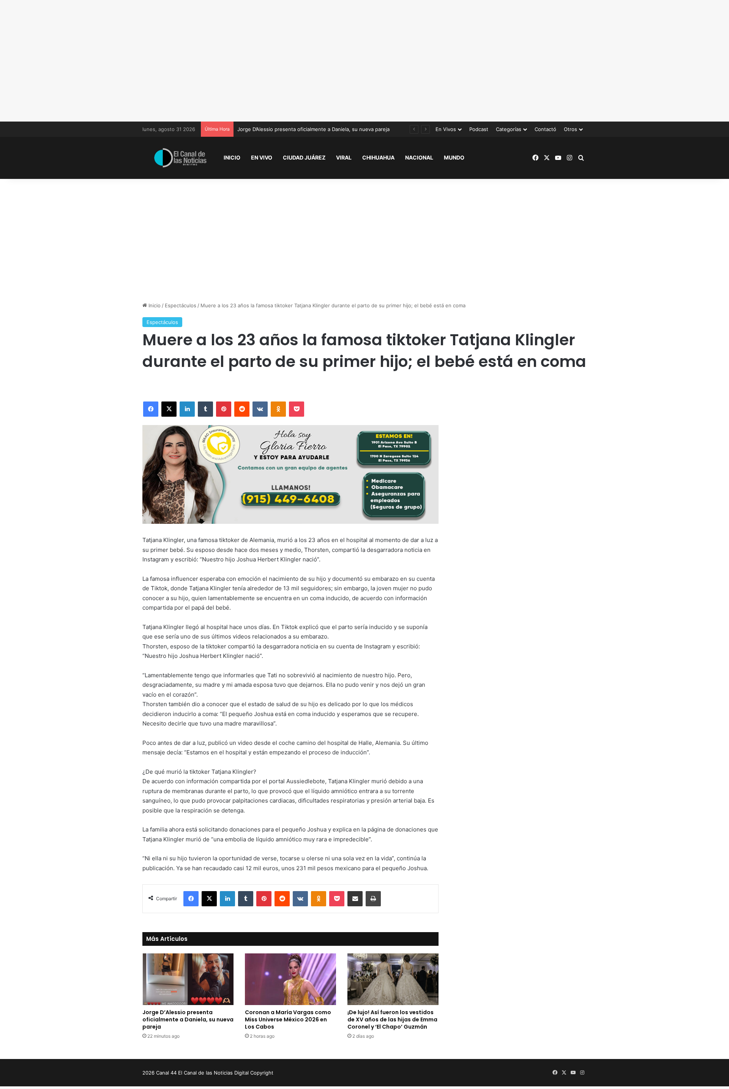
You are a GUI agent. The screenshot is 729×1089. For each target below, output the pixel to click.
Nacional (419, 157)
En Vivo (261, 157)
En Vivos (446, 129)
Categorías (508, 129)
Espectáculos (180, 305)
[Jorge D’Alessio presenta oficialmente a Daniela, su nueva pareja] (188, 979)
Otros (570, 129)
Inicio (232, 157)
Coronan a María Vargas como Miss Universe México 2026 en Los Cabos (288, 1019)
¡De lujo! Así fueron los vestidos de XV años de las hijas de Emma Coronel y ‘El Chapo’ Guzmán (392, 1019)
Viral (344, 157)
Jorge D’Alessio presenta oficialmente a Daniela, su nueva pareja (188, 1019)
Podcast (478, 129)
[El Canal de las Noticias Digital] (180, 158)
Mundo (454, 157)
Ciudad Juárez (304, 157)
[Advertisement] (364, 61)
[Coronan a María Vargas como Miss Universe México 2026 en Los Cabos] (290, 979)
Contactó (545, 129)
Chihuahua (378, 157)
